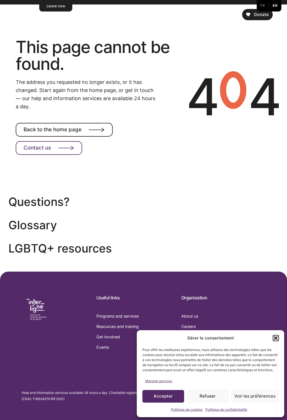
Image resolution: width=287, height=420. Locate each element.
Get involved (108, 336)
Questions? (39, 202)
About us (189, 316)
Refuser (208, 396)
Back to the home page (53, 129)
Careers (188, 326)
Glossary (32, 225)
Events (102, 347)
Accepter (163, 396)
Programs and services (117, 316)
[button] (276, 338)
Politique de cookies (187, 409)
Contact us (37, 147)
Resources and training (117, 326)
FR (262, 5)
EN (275, 5)
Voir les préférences (255, 396)
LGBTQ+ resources (60, 248)
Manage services (158, 381)
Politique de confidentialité (226, 409)
